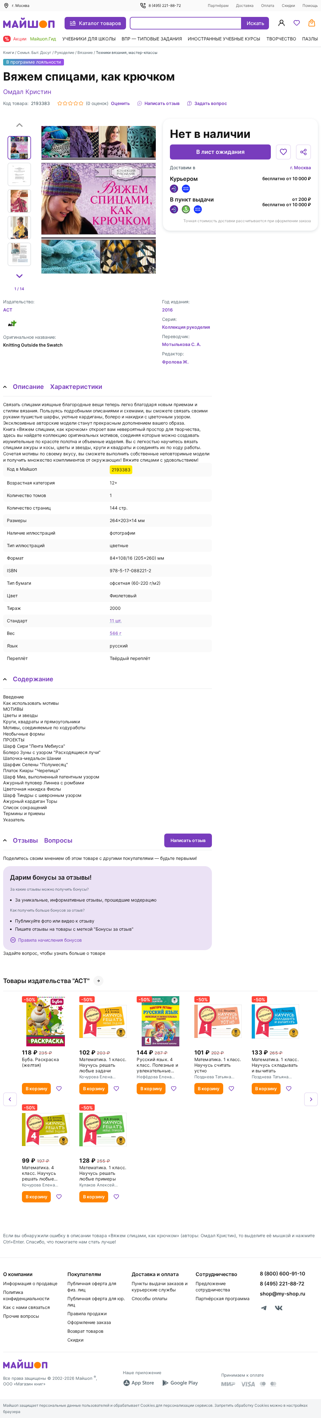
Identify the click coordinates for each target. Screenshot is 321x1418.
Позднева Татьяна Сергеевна (212, 1076)
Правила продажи (87, 1313)
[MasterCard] (263, 1384)
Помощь (310, 5)
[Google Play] (180, 1383)
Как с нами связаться (26, 1307)
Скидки (288, 5)
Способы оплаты (149, 1298)
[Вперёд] (311, 1099)
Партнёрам (218, 5)
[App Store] (138, 1383)
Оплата (267, 5)
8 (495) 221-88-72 (165, 5)
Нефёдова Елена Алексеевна (154, 1076)
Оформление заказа (89, 1322)
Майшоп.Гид (43, 38)
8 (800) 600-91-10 (282, 1273)
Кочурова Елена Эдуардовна (95, 1076)
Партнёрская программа (223, 1298)
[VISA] (247, 1384)
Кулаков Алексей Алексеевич (96, 1184)
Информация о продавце (30, 1283)
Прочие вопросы (21, 1316)
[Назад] (10, 1099)
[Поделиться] (303, 152)
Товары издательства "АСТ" (46, 981)
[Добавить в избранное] (283, 152)
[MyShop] (25, 1367)
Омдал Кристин (27, 92)
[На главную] (29, 23)
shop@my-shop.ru (282, 1293)
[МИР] (228, 1384)
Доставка (245, 5)
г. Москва (300, 167)
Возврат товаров (85, 1331)
